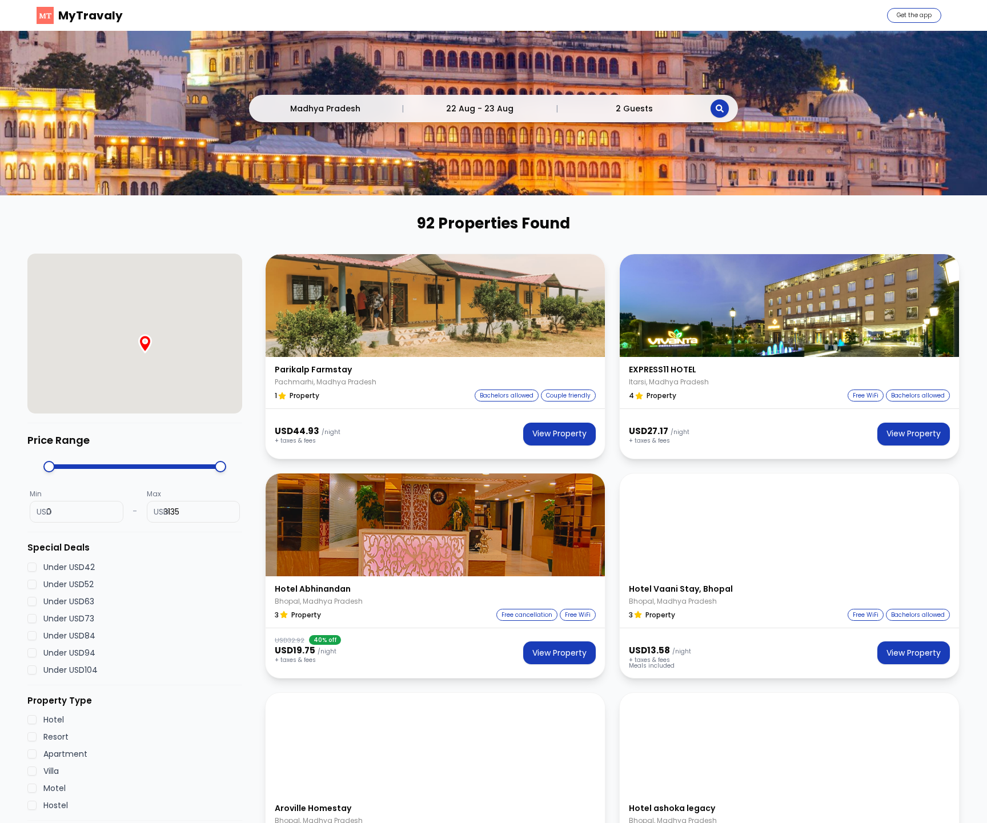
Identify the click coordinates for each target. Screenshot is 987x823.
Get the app (914, 15)
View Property (559, 433)
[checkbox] (32, 567)
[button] (435, 305)
